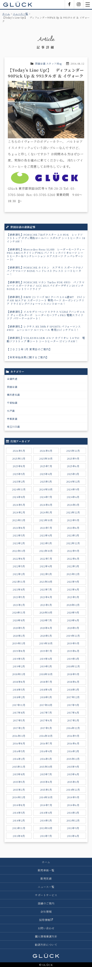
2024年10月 (46, 489)
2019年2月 (19, 666)
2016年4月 (46, 751)
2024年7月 (46, 497)
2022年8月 (19, 558)
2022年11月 (18, 551)
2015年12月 (73, 759)
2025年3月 (73, 474)
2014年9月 (73, 797)
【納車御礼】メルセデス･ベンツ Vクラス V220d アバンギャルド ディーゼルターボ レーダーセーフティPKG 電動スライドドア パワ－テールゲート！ (46, 315)
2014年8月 (19, 805)
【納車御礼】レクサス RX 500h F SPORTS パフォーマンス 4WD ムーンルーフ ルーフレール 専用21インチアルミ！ (44, 328)
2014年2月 (19, 820)
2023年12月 (73, 512)
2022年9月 (73, 551)
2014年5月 (19, 812)
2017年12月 (73, 697)
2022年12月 (73, 543)
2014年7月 (46, 805)
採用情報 (44, 920)
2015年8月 (19, 774)
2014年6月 (73, 805)
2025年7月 (46, 466)
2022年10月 (45, 551)
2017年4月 (46, 720)
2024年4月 (46, 505)
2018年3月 (73, 689)
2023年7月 (46, 528)
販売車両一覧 (46, 870)
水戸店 (11, 410)
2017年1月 (46, 728)
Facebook (69, 4)
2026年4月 (46, 450)
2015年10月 (46, 766)
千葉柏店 (12, 402)
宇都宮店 (12, 418)
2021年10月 (46, 581)
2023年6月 (73, 528)
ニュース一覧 (20, 13)
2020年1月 (46, 635)
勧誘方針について (46, 944)
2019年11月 (18, 643)
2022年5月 (19, 566)
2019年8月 (19, 651)
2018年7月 (46, 681)
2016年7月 (46, 743)
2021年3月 (73, 597)
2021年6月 (73, 589)
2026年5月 (19, 450)
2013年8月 (19, 836)
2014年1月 (46, 820)
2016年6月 (73, 743)
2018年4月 (46, 689)
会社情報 (46, 911)
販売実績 (46, 878)
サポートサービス (46, 895)
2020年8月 (19, 620)
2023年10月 (45, 520)
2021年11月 (18, 581)
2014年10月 (45, 797)
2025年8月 (19, 466)
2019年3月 (73, 658)
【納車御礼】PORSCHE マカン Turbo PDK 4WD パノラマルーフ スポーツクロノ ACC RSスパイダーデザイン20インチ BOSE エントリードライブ (45, 285)
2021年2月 (19, 605)
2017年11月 (18, 705)
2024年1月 (46, 512)
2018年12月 (73, 666)
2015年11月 (18, 766)
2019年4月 (46, 658)
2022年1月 (46, 574)
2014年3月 (73, 812)
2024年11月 (18, 489)
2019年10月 (45, 643)
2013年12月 (73, 820)
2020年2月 (19, 635)
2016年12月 (73, 728)
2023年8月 (19, 528)
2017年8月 (19, 712)
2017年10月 (46, 705)
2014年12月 (73, 789)
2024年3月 (73, 505)
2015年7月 (46, 774)
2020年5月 (19, 628)
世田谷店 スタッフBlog (48, 63)
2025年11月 (18, 458)
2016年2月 (19, 759)
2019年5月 (19, 658)
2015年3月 (73, 782)
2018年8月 (19, 681)
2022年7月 (46, 558)
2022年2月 (19, 574)
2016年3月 (73, 751)
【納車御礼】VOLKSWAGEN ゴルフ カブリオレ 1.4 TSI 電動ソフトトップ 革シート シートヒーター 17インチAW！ (46, 339)
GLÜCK (18, 4)
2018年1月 (46, 697)
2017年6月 (73, 712)
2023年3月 (73, 535)
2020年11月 (18, 612)
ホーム (6, 13)
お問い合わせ (46, 928)
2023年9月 (73, 520)
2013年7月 (46, 836)
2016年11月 (18, 736)
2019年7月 (46, 651)
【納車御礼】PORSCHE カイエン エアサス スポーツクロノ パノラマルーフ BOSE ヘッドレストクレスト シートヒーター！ (45, 270)
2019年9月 (73, 643)
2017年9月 (73, 705)
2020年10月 (46, 612)
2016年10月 (45, 736)
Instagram (78, 4)
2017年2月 (19, 728)
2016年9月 (73, 736)
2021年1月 (46, 605)
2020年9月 (73, 612)
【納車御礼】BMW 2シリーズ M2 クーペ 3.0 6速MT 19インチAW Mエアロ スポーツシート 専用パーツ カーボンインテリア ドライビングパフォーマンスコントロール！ (46, 300)
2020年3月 (73, 628)
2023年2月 (19, 543)
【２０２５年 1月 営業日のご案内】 (29, 349)
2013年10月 (46, 828)
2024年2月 (19, 512)
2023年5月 (19, 535)
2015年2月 (19, 789)
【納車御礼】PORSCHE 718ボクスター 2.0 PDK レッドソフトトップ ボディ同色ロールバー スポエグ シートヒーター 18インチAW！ (46, 238)
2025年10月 (45, 458)
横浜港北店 (13, 394)
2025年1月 (46, 481)
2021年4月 (46, 597)
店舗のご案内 (46, 903)
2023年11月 (18, 520)
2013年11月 (18, 828)
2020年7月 (46, 620)
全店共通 (12, 378)
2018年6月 (73, 681)
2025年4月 (46, 474)
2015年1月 (46, 789)
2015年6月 (73, 774)
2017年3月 (73, 720)
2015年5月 (19, 782)
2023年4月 (46, 535)
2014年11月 (18, 797)
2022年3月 (73, 566)
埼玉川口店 (13, 426)
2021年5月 (19, 597)
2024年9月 (73, 489)
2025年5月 (19, 474)
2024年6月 (73, 497)
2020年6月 (73, 620)
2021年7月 (46, 589)
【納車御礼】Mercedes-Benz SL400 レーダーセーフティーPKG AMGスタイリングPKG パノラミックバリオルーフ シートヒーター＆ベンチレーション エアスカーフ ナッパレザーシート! (46, 254)
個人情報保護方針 (46, 936)
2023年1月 (46, 543)
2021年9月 (73, 581)
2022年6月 (73, 558)
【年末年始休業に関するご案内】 (28, 357)
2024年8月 (19, 497)
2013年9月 (73, 828)
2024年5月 (19, 505)
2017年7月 (46, 712)
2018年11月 (18, 674)
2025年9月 (73, 458)
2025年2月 (19, 481)
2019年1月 (46, 666)
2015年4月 (46, 782)
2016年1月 (46, 759)
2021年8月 (19, 589)
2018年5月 (19, 689)
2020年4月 (46, 628)
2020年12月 (73, 605)
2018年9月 (73, 674)
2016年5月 (19, 751)
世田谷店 (12, 387)
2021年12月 (73, 574)
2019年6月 (73, 651)
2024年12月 (73, 481)
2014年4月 (46, 812)
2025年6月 (73, 466)
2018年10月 (45, 674)
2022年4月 (46, 566)
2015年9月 (73, 766)
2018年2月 (19, 697)
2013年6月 (73, 836)
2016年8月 (19, 743)
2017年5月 (19, 720)
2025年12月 (73, 450)
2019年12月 (73, 635)
